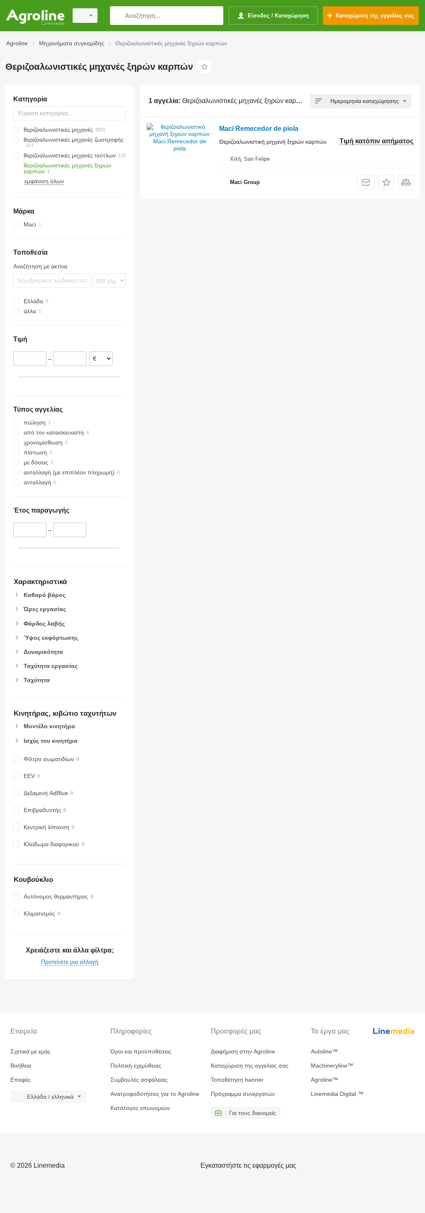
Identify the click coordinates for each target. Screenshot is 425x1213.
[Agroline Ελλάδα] (35, 15)
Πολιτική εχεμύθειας (135, 1065)
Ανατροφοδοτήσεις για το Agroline (154, 1093)
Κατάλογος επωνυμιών (140, 1108)
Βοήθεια (20, 1065)
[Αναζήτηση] (118, 15)
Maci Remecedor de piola (258, 128)
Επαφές (20, 1079)
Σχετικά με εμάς (30, 1051)
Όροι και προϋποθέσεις (140, 1051)
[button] (386, 182)
